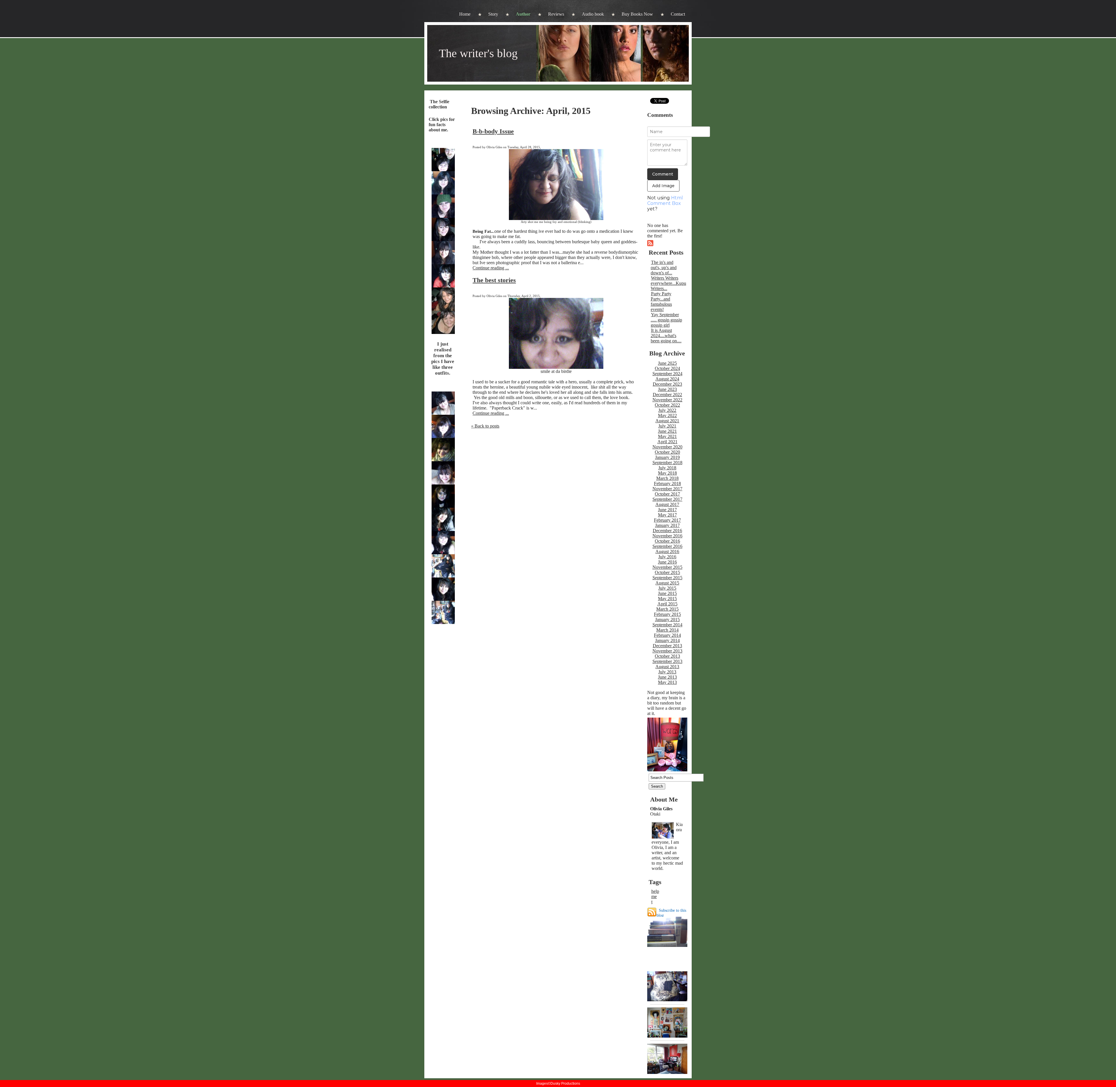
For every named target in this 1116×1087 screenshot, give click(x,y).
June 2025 (667, 363)
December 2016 (667, 530)
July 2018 (667, 467)
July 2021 (667, 425)
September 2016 (667, 546)
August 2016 (667, 551)
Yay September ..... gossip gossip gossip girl (666, 320)
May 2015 (667, 598)
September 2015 (667, 577)
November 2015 (667, 567)
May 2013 (667, 682)
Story (493, 14)
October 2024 (667, 368)
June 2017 (667, 509)
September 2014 (667, 624)
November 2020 (667, 446)
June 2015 (667, 593)
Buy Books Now (637, 14)
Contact (678, 14)
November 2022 (667, 399)
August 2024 (667, 378)
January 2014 (667, 640)
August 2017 (667, 504)
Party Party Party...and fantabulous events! (661, 301)
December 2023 (667, 384)
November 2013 (667, 650)
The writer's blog (478, 53)
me (654, 896)
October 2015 (667, 572)
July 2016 (667, 556)
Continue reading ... (491, 267)
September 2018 (667, 462)
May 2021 (667, 436)
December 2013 (667, 645)
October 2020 (667, 452)
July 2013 (667, 671)
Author (523, 14)
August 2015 (667, 582)
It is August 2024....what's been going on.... (666, 335)
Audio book (593, 14)
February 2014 (667, 635)
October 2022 (667, 405)
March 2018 (667, 478)
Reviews (556, 14)
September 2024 (667, 373)
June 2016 (667, 561)
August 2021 (667, 420)
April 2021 (667, 441)
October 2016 (667, 541)
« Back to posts (485, 425)
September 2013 (667, 661)
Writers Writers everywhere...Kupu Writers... (668, 283)
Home (465, 14)
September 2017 (667, 499)
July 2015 (667, 588)
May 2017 (667, 514)
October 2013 (667, 656)
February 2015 (667, 614)
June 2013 (667, 677)
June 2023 (667, 389)
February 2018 (667, 483)
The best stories (494, 280)
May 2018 (667, 473)
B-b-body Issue (493, 131)
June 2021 (667, 431)
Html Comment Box (665, 200)
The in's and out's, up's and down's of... (664, 267)
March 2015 (667, 609)
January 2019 (667, 457)
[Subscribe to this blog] (652, 912)
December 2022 (667, 394)
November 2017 (667, 488)
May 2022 (667, 415)
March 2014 (667, 629)
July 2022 (667, 410)
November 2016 (667, 535)
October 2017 (667, 493)
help (655, 891)
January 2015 (667, 619)
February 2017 (667, 520)
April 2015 (667, 603)
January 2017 (667, 525)
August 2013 (667, 666)
